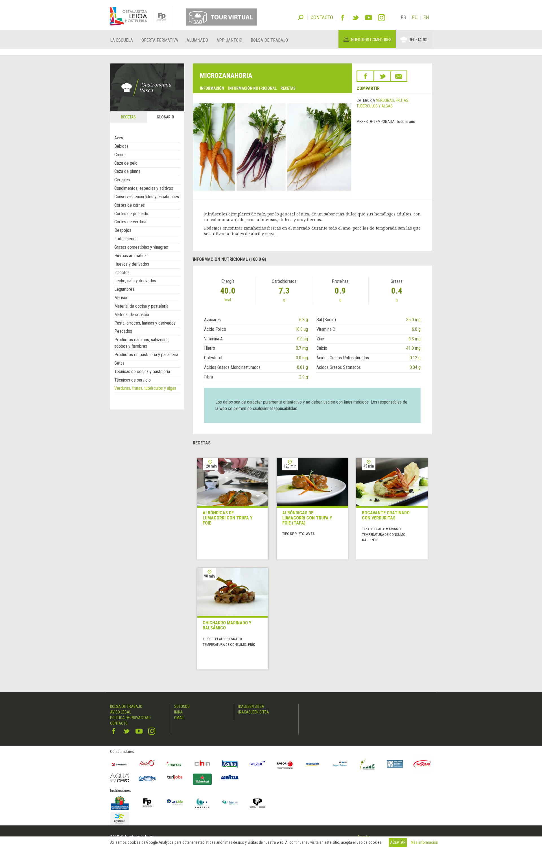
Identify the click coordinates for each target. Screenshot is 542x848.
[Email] (398, 76)
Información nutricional (252, 88)
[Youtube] (368, 17)
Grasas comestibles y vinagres (141, 247)
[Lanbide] (174, 802)
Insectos (122, 272)
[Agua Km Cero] (119, 778)
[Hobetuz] (202, 802)
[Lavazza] (229, 776)
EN (426, 17)
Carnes (120, 154)
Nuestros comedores (371, 39)
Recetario (418, 39)
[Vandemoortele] (312, 764)
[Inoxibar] (422, 764)
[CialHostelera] (202, 764)
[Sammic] (119, 764)
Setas (119, 363)
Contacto (119, 723)
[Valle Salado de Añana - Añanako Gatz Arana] (395, 764)
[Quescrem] (147, 779)
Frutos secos (125, 238)
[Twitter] (355, 17)
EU (415, 17)
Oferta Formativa (159, 40)
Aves (118, 137)
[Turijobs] (174, 777)
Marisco (121, 297)
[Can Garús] (367, 764)
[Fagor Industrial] (284, 764)
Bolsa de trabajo (269, 40)
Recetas (288, 88)
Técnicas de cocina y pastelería (142, 371)
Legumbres (124, 289)
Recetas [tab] (128, 117)
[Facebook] (342, 17)
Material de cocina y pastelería (141, 306)
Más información (424, 842)
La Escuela (121, 40)
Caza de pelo (125, 163)
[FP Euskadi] (147, 802)
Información (212, 88)
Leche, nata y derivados (135, 280)
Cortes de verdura (130, 221)
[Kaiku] (229, 764)
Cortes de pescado (131, 213)
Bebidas (121, 146)
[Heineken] (174, 764)
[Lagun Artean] (339, 764)
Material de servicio (131, 314)
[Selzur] (257, 764)
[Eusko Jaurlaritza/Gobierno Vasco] (119, 802)
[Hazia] (147, 764)
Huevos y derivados (131, 264)
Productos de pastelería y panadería (146, 354)
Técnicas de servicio (132, 380)
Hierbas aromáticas (131, 255)
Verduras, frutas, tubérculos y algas (145, 388)
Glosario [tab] (165, 117)
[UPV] (257, 802)
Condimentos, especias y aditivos (143, 188)
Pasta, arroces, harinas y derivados (145, 323)
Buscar (300, 17)
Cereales (122, 179)
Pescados (123, 331)
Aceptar (398, 842)
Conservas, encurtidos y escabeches (146, 196)
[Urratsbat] (119, 818)
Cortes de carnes (129, 205)
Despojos (122, 230)
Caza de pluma (127, 171)
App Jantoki (229, 40)
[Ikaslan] (229, 802)
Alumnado (197, 40)
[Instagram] (381, 17)
